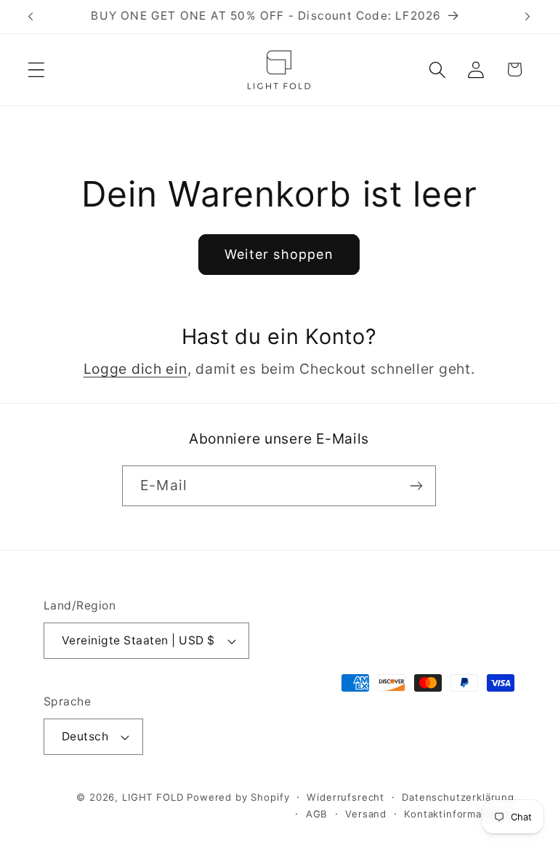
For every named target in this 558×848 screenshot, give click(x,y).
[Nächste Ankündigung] (527, 17)
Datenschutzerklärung (458, 797)
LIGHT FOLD (152, 797)
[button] (36, 69)
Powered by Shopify (238, 797)
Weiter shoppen (279, 254)
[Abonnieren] (416, 485)
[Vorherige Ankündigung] (30, 17)
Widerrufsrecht (345, 797)
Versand (366, 814)
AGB (317, 814)
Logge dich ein (135, 368)
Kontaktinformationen (459, 814)
